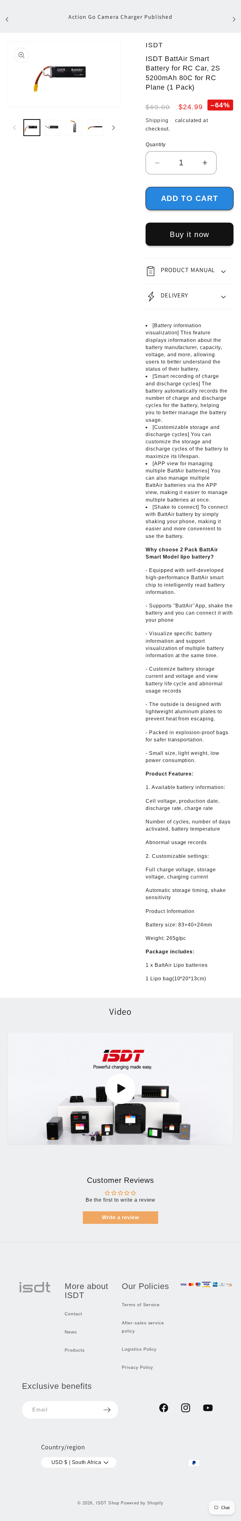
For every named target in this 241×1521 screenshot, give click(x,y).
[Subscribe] (107, 1410)
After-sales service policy (143, 1326)
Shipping (157, 120)
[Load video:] (120, 1088)
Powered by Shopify (142, 1503)
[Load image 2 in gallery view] (53, 128)
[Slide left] (14, 128)
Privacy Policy (137, 1367)
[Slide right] (113, 128)
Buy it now (189, 234)
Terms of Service (141, 1304)
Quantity (156, 144)
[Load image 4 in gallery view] (95, 128)
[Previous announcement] (7, 19)
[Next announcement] (234, 19)
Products (75, 1350)
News (71, 1331)
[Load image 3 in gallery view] (74, 128)
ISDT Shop (107, 1503)
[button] (189, 271)
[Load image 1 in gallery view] (32, 128)
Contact (73, 1313)
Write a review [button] (120, 1217)
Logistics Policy (139, 1349)
